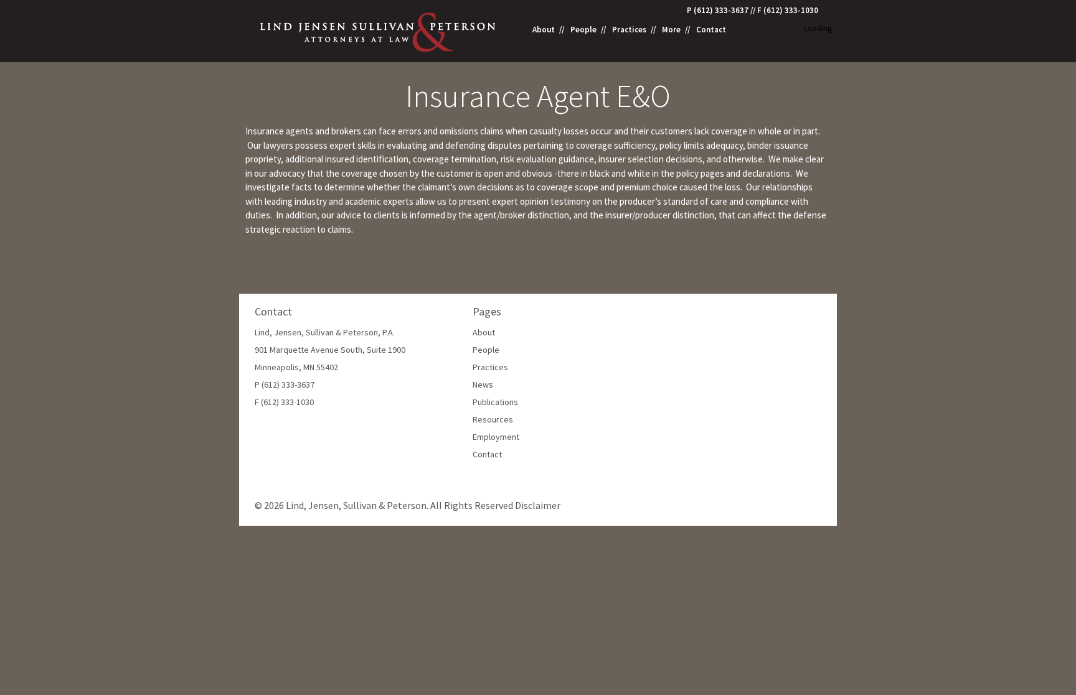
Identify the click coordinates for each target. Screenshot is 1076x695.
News (483, 384)
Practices (629, 30)
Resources (493, 419)
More (671, 30)
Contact (711, 30)
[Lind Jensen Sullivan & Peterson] (378, 31)
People (583, 30)
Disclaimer (537, 505)
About (543, 30)
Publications (495, 402)
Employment (496, 436)
